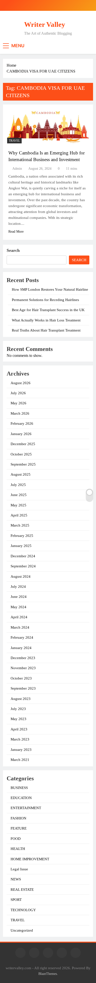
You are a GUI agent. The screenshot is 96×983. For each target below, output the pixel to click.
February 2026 (22, 423)
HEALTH (18, 849)
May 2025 (18, 505)
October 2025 (21, 454)
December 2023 (23, 658)
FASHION (18, 818)
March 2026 (20, 413)
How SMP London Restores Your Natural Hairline (50, 289)
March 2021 (20, 760)
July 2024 (18, 587)
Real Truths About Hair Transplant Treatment (46, 330)
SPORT (16, 900)
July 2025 (18, 485)
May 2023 (18, 719)
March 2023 (20, 739)
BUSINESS (19, 788)
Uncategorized (22, 930)
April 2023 (19, 729)
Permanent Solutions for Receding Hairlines (45, 300)
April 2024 (19, 617)
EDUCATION (21, 798)
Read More (16, 231)
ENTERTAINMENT (26, 808)
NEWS (16, 879)
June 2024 (19, 597)
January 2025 (21, 546)
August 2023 (21, 699)
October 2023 (21, 678)
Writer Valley (44, 24)
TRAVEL (14, 140)
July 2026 (18, 393)
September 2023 (23, 688)
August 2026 (21, 383)
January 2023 (21, 750)
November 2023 (23, 668)
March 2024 (20, 627)
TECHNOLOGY (23, 910)
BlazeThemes (47, 974)
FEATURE (19, 828)
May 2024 (18, 607)
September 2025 (23, 464)
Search (13, 250)
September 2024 (23, 566)
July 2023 (18, 709)
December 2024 (23, 556)
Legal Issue (19, 869)
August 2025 (21, 474)
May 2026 (18, 403)
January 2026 (21, 434)
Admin (17, 168)
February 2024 (22, 637)
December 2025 (23, 444)
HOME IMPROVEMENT (30, 859)
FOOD (16, 839)
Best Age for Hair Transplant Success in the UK (48, 310)
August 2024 (21, 576)
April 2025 (19, 515)
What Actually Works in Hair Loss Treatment (46, 320)
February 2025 (22, 536)
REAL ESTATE (22, 890)
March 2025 (20, 525)
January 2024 (21, 648)
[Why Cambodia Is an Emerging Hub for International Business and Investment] (48, 126)
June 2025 (19, 495)
